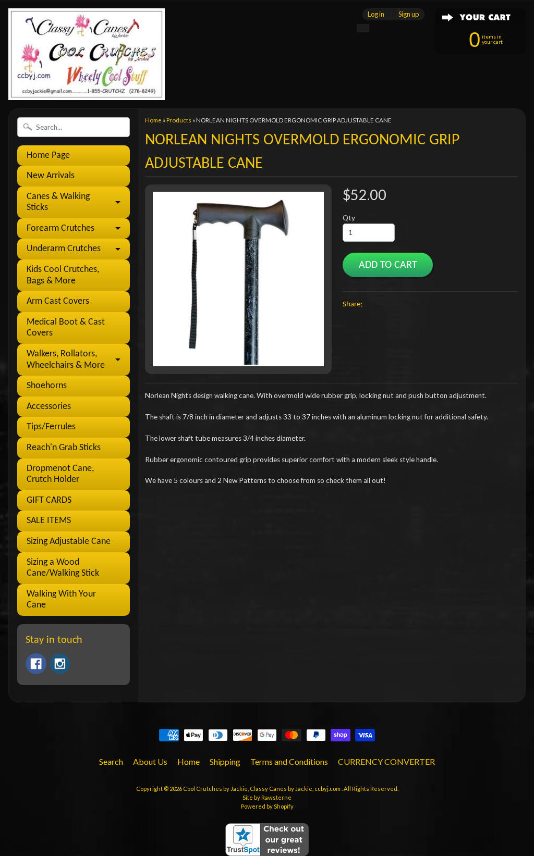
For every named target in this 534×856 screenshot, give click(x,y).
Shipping (225, 761)
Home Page (48, 155)
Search (111, 761)
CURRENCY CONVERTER (386, 761)
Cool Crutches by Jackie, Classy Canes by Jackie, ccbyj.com (262, 788)
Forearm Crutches (60, 228)
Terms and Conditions (289, 761)
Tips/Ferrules (51, 427)
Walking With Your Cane (61, 600)
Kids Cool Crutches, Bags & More (63, 275)
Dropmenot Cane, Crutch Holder (60, 474)
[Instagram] (60, 663)
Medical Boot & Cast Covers (66, 328)
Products (178, 120)
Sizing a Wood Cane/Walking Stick (63, 568)
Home (153, 120)
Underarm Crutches (64, 249)
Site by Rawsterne (267, 797)
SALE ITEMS (49, 521)
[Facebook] (36, 663)
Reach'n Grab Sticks (64, 448)
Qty (349, 218)
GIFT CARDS (49, 500)
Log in (376, 14)
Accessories (49, 407)
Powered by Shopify (267, 806)
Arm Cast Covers (58, 301)
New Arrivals (51, 176)
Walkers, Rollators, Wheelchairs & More (66, 359)
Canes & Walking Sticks (58, 202)
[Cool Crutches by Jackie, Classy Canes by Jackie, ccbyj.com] (86, 86)
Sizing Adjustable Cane (69, 542)
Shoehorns (47, 386)
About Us (150, 761)
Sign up (408, 14)
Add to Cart (388, 265)
